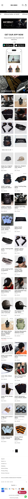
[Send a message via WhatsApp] (25, 496)
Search (3, 458)
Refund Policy (4, 468)
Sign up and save (7, 481)
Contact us (3, 463)
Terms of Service (5, 473)
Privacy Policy (4, 470)
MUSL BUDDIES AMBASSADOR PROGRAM (11, 477)
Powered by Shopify (14, 497)
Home (2, 88)
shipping (3, 466)
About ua (3, 461)
